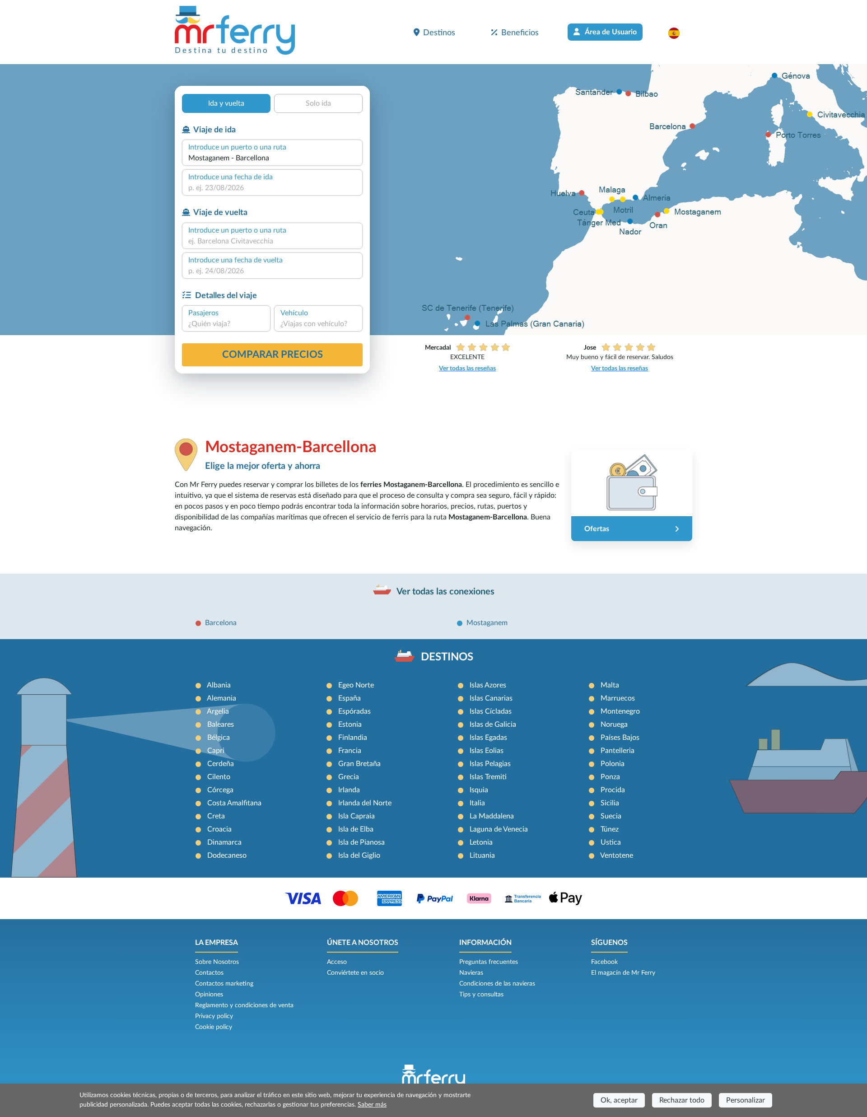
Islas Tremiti (488, 776)
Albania (219, 685)
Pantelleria (617, 750)
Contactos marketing (224, 984)
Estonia (350, 724)
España (349, 698)
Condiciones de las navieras (497, 984)
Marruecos (618, 698)
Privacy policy (214, 1016)
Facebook (604, 962)
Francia (349, 750)
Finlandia (352, 737)
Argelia (218, 711)
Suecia (611, 816)
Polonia (613, 763)
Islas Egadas (488, 737)
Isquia (479, 790)
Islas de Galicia (493, 724)
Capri (215, 750)
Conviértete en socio (355, 973)
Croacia (219, 829)
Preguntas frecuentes (488, 962)
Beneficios (520, 33)
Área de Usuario (610, 32)
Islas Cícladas (491, 711)
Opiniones (209, 994)
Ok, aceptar (619, 1100)
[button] (678, 32)
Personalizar (745, 1100)
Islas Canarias (491, 698)
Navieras (471, 973)
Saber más (372, 1105)
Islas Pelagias (490, 763)
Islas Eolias (486, 750)
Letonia (481, 842)
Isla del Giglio (359, 855)
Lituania (482, 855)
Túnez (610, 829)
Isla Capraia (356, 816)
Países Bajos (620, 737)
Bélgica (218, 737)
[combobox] (272, 158)
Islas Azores (488, 685)
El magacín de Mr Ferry (623, 973)
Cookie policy (213, 1027)
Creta (216, 816)
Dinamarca (224, 842)
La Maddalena (492, 816)
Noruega (614, 724)
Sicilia (610, 803)
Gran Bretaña (359, 763)
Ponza (610, 776)
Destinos (439, 33)
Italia (477, 803)
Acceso (337, 962)
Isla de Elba (355, 829)
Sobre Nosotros (217, 962)
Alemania (221, 698)
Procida (613, 790)
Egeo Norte (356, 685)
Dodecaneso (227, 855)
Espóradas (354, 711)
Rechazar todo (681, 1100)
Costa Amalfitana (234, 803)
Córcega (220, 790)
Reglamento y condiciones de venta (244, 1005)
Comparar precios (272, 355)
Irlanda (349, 790)
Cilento (218, 776)
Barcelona (221, 622)
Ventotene (616, 855)
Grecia (348, 776)
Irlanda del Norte (365, 803)
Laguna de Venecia (499, 829)
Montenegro (620, 711)
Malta (610, 685)
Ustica (611, 842)
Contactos (209, 973)
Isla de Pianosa (361, 842)
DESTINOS (447, 657)
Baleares (220, 724)
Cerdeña (220, 763)
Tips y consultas (481, 994)
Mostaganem (487, 622)
